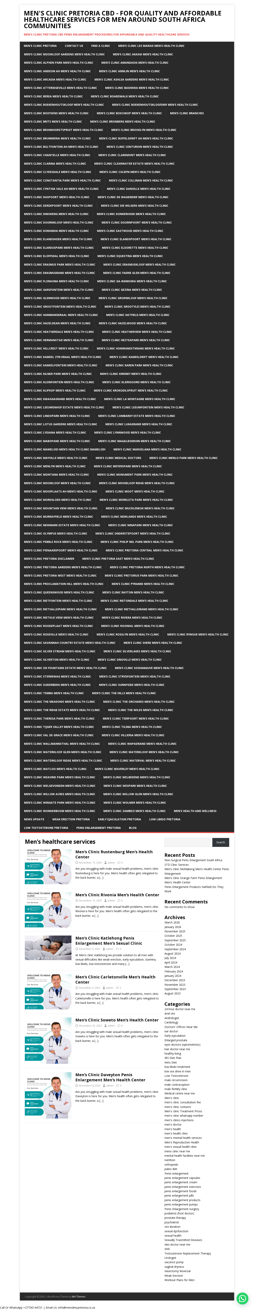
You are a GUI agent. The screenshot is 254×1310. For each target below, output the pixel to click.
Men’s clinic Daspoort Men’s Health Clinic (56, 197)
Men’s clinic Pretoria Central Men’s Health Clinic (144, 550)
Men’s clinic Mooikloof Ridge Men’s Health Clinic (137, 483)
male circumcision (176, 1080)
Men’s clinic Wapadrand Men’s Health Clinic (142, 744)
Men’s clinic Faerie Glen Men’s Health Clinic (136, 273)
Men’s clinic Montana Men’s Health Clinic (56, 474)
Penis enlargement (177, 1173)
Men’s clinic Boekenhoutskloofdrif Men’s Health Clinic (155, 105)
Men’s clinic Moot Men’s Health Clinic (135, 491)
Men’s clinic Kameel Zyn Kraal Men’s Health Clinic (62, 357)
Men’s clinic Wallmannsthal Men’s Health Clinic (62, 744)
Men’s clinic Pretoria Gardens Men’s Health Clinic (63, 567)
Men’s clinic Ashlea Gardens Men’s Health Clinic (131, 79)
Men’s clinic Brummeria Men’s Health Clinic (57, 138)
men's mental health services (183, 1138)
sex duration (172, 1226)
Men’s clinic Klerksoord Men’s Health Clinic (136, 382)
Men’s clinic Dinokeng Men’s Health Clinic (56, 214)
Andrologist (172, 1018)
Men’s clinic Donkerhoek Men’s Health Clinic (131, 214)
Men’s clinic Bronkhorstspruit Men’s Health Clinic (63, 130)
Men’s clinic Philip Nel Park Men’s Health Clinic (137, 542)
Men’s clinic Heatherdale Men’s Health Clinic (59, 332)
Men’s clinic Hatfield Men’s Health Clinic (137, 315)
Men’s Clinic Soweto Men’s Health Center (117, 1020)
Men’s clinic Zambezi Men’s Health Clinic (134, 811)
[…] (101, 877)
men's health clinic (176, 1133)
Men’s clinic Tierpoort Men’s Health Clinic (136, 718)
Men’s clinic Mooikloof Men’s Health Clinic (57, 483)
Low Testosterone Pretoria (46, 828)
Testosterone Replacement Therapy (188, 1253)
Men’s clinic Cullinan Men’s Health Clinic (141, 180)
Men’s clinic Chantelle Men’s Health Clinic (57, 155)
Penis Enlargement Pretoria (98, 828)
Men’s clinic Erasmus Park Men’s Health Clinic (59, 264)
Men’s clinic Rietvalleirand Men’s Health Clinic (141, 609)
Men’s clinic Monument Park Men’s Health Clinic (135, 474)
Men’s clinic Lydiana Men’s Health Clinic (55, 432)
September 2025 (175, 940)
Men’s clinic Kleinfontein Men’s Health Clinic (59, 382)
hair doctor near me (177, 1049)
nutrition (170, 1160)
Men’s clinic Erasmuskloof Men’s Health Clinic (139, 264)
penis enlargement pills (179, 1195)
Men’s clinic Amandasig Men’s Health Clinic (134, 62)
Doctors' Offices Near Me (181, 1027)
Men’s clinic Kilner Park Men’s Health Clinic (58, 374)
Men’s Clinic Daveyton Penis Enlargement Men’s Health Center (110, 1077)
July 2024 (170, 958)
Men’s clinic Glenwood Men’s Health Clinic (57, 298)
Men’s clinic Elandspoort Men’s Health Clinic (136, 239)
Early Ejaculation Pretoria (119, 819)
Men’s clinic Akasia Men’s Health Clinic (143, 54)
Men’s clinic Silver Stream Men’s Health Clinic (59, 651)
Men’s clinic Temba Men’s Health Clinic (54, 693)
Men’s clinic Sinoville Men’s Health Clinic (130, 659)
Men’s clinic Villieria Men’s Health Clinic (133, 735)
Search (220, 842)
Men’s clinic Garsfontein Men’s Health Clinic (59, 290)
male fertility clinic (176, 1089)
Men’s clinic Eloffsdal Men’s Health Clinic (56, 256)
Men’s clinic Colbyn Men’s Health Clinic (130, 172)
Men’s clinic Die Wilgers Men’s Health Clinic (134, 205)
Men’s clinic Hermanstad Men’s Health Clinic (59, 340)
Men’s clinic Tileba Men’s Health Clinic (132, 727)
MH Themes (78, 1296)
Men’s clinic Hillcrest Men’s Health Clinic (56, 348)
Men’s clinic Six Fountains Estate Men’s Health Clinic (65, 668)
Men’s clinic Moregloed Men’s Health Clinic (57, 500)
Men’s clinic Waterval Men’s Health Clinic (143, 760)
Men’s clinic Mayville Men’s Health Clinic (56, 458)
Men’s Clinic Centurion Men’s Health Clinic (140, 147)
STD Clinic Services (177, 865)
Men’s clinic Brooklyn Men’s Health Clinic (143, 130)
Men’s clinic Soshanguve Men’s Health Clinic (149, 668)
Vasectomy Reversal (177, 1271)
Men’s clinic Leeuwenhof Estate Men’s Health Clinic (64, 407)
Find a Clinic (100, 46)
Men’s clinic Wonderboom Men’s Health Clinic (59, 811)
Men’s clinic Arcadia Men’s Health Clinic (55, 79)
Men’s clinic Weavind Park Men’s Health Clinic (59, 777)
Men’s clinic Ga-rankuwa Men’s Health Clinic (132, 281)
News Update (34, 819)
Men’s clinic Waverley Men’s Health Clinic (127, 769)
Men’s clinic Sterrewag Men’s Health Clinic (57, 676)
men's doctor (173, 1124)
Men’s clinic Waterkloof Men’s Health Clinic (144, 752)
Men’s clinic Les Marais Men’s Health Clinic (151, 46)
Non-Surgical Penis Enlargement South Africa (193, 860)
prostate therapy (175, 1218)
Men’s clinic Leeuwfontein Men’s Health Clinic (148, 407)
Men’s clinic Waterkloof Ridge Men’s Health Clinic (63, 760)
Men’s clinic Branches (187, 113)
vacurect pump (174, 1262)
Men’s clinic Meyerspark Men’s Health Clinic (128, 466)
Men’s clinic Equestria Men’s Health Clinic (130, 256)
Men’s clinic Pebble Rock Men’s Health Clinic (58, 542)
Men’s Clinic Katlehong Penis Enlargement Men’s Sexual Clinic (108, 940)
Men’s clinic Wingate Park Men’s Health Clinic (59, 802)
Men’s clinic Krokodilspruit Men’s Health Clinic (131, 390)
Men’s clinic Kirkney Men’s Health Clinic (131, 374)
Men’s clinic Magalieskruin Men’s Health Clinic (134, 441)
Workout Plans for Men (179, 1280)
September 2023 (175, 989)
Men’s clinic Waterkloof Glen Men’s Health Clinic (62, 752)
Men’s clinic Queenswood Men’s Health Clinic (59, 592)
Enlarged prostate (176, 1040)
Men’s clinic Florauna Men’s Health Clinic (56, 281)
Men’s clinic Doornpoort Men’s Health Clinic (137, 222)
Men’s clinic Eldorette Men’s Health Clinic (135, 248)
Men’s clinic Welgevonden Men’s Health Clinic (59, 786)
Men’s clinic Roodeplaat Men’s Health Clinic (58, 626)
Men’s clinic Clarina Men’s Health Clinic (55, 163)
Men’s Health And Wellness (195, 811)
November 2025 (175, 931)
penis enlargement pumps (181, 1204)
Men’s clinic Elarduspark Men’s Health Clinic (59, 248)
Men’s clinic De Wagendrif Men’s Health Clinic (133, 197)
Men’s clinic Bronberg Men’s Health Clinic (122, 121)
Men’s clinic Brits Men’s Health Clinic (53, 121)
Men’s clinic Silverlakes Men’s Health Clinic (137, 651)
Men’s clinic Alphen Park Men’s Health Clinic (58, 62)
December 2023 (175, 980)
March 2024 (172, 967)
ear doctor (171, 1031)
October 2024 (173, 944)
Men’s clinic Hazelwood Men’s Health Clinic (133, 323)
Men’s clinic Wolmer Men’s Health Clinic (135, 802)
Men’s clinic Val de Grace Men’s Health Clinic (59, 735)
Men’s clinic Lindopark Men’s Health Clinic (57, 416)
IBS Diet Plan (173, 1058)
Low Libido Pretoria (164, 819)
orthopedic (171, 1164)
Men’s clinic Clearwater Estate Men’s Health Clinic (134, 163)
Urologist (170, 1258)
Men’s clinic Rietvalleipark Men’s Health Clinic (60, 609)
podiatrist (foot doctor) (179, 1213)
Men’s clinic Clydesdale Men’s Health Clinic (57, 172)
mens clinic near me (177, 1151)
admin (111, 862)
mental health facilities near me (185, 1155)
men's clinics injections (179, 1120)
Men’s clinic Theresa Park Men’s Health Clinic (59, 718)
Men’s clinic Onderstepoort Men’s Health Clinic (132, 533)
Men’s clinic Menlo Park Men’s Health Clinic (183, 458)
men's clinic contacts (178, 1107)
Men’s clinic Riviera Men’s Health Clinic (132, 617)
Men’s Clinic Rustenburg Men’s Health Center (114, 854)
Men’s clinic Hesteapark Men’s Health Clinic (136, 340)
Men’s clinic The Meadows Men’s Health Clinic (59, 701)
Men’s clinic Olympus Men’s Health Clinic (55, 533)
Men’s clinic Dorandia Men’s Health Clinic (56, 231)
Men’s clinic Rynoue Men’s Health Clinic (198, 634)
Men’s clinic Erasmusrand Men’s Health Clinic (59, 273)
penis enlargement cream (181, 1182)
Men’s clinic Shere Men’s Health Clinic (153, 643)
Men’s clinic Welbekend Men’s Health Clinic (136, 777)
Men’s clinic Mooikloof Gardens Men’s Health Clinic (64, 54)
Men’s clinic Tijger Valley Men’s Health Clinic (59, 727)
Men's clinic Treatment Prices (183, 1111)
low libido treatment (177, 1067)
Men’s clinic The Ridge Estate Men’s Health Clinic (62, 710)
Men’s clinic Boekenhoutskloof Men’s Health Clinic (64, 105)
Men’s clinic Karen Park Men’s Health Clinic (139, 365)
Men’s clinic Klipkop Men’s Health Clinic (55, 390)
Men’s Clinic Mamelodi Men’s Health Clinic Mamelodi (64, 449)
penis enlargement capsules (182, 1178)
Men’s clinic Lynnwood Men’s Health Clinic (127, 432)
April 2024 (171, 962)
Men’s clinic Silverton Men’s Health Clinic (56, 659)
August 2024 (173, 953)
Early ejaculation (175, 1035)
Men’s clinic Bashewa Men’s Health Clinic (137, 88)
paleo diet (171, 1169)
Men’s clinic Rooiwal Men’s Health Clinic (133, 626)
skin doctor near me (177, 1244)
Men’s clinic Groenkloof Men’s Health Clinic (133, 298)
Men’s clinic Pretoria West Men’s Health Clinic (60, 575)
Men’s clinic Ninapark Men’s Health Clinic (140, 525)
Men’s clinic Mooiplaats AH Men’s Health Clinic (60, 491)
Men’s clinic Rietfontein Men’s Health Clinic (58, 601)
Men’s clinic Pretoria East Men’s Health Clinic (118, 558)
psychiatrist (172, 1222)
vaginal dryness (174, 1267)
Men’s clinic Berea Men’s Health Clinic (53, 96)
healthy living (173, 1053)
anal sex (170, 1013)
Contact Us (74, 46)
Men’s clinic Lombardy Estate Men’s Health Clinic (136, 416)
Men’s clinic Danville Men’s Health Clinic (138, 189)
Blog (133, 828)
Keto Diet (171, 1062)
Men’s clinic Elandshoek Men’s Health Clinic (58, 239)
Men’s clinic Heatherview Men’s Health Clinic (137, 332)
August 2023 (173, 993)
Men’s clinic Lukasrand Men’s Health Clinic (138, 424)
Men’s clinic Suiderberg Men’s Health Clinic (57, 685)
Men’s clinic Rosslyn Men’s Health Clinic (128, 634)
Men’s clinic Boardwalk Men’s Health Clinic (125, 96)
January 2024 (173, 976)
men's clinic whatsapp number (184, 1115)
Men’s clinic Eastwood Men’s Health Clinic (130, 231)
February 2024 (174, 971)
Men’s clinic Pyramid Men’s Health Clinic (143, 584)
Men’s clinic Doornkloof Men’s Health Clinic (58, 222)
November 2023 (175, 985)
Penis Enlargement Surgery (182, 1209)
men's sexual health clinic (181, 1147)
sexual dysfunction (176, 1231)
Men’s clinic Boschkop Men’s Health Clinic (129, 113)
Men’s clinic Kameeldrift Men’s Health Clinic (144, 357)
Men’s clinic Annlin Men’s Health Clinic (129, 71)
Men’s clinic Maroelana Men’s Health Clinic (147, 449)
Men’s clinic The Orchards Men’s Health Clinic (139, 701)
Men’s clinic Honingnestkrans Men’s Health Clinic (136, 348)
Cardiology (171, 1022)
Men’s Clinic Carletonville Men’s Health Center (115, 979)
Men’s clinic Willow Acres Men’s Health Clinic (59, 794)
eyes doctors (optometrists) (182, 1044)
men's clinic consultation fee (183, 1102)
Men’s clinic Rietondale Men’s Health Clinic (134, 601)
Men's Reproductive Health (182, 1142)
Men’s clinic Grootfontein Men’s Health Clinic (60, 306)
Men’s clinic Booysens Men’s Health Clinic (56, 113)
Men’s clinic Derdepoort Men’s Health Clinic (58, 205)
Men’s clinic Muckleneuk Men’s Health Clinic (140, 508)
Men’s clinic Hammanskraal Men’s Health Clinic (61, 315)
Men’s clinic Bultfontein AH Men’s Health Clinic (61, 147)
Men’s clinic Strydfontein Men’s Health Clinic (134, 676)
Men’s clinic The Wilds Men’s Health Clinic (140, 710)
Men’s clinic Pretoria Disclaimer (49, 558)
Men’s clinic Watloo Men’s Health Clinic (55, 769)
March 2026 (172, 922)
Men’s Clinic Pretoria (40, 46)
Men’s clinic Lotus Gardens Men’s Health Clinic (60, 424)
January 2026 (173, 927)
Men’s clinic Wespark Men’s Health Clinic (135, 786)
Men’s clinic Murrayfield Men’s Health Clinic (58, 516)
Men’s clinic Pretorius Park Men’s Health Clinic (141, 575)
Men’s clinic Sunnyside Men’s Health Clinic (132, 685)
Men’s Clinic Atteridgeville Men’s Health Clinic (60, 88)
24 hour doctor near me (180, 1009)
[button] (242, 1298)
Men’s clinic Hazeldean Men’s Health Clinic (57, 323)
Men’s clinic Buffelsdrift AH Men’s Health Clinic (136, 138)
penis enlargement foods (181, 1191)
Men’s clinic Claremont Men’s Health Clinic (132, 155)
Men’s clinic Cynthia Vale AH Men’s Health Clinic (61, 189)
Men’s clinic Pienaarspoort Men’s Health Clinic (61, 550)
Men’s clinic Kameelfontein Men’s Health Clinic (60, 365)
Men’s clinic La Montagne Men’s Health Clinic (139, 399)
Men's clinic (172, 1098)
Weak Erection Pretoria (71, 819)
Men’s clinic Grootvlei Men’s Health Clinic (137, 306)
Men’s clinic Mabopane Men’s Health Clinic (57, 441)
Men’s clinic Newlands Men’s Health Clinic (134, 516)
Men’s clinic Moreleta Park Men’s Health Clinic (136, 500)
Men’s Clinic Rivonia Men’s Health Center (117, 894)
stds (167, 1249)
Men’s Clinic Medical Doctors (118, 458)
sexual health (173, 1235)
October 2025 (173, 936)
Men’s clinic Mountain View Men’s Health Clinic (61, 508)
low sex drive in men (178, 1071)
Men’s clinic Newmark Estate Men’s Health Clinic (62, 525)
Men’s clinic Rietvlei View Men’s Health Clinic (59, 617)
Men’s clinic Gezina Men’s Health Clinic (132, 290)
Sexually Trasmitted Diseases (183, 1240)
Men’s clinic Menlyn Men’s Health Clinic (55, 466)
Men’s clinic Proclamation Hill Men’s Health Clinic (64, 584)
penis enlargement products (182, 1200)
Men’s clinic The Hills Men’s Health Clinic (124, 693)
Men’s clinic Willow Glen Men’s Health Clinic (138, 794)
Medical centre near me (180, 1093)
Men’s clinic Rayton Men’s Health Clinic (133, 592)
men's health (173, 1129)
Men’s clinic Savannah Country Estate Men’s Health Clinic (69, 643)
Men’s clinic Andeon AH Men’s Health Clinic (57, 71)
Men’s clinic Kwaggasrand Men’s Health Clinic (60, 399)
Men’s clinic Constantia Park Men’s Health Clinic (62, 180)
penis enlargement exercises (183, 1187)
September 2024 (175, 949)
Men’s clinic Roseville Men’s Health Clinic (56, 634)
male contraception (177, 1084)
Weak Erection (174, 1275)
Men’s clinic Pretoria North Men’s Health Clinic (147, 567)
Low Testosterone (176, 1076)
